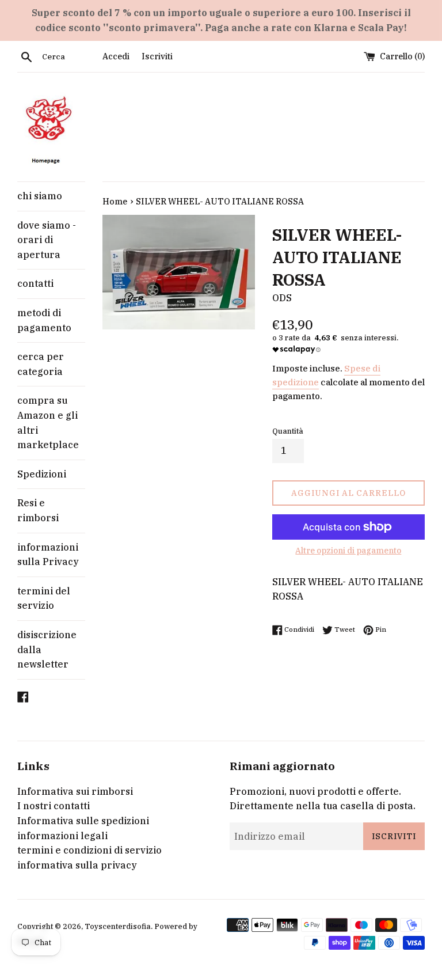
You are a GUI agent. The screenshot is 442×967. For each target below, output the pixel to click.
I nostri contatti (53, 805)
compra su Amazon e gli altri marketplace (48, 422)
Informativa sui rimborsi (75, 791)
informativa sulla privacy (77, 865)
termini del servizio (43, 598)
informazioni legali (62, 835)
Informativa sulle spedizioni (83, 820)
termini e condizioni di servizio (89, 850)
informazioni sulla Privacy (48, 554)
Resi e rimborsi (38, 510)
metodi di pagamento (44, 320)
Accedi (115, 56)
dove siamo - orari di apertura (46, 239)
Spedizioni (41, 474)
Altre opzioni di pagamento (348, 550)
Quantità (287, 431)
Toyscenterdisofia (118, 926)
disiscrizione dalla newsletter (47, 649)
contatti (35, 283)
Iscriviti (157, 56)
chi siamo (39, 196)
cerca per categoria (40, 364)
